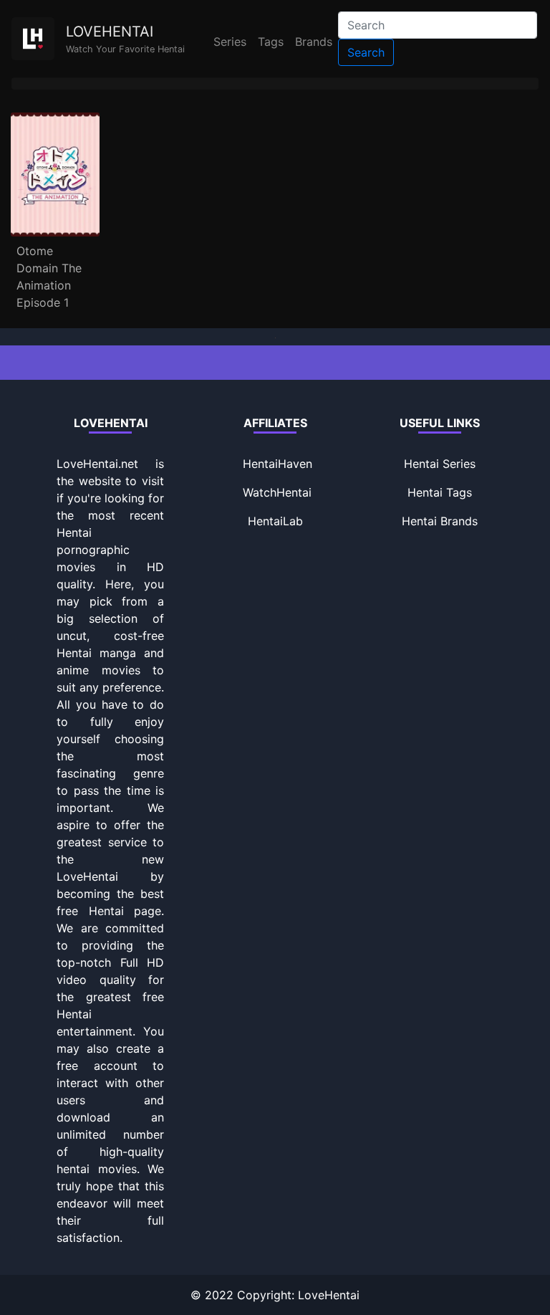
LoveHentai (329, 1295)
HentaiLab (275, 521)
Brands (313, 41)
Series (229, 41)
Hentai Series (440, 463)
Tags (271, 41)
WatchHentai (277, 492)
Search (366, 52)
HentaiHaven (277, 463)
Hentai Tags (439, 492)
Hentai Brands (440, 521)
